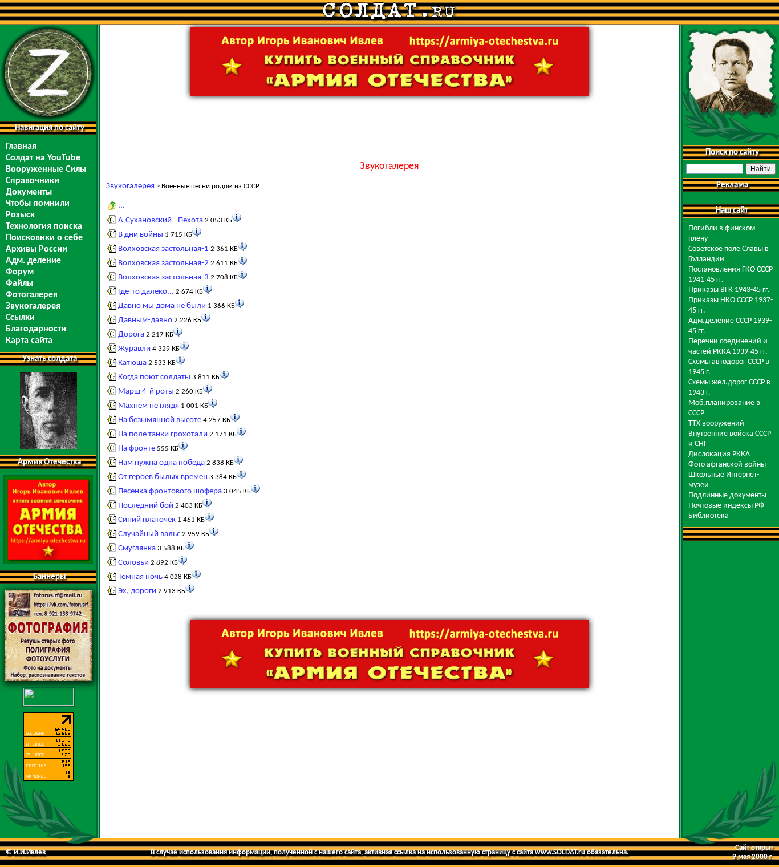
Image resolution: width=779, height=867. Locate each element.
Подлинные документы (727, 495)
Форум (20, 272)
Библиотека (708, 516)
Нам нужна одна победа (161, 463)
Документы (29, 192)
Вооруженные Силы (46, 169)
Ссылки (20, 317)
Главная (21, 146)
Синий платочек (147, 520)
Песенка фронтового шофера (170, 491)
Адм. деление (33, 260)
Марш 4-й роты (146, 391)
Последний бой (145, 505)
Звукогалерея (33, 306)
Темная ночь (140, 577)
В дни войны (140, 234)
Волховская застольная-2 (163, 263)
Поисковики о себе (44, 237)
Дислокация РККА (719, 454)
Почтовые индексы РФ (726, 505)
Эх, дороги (137, 591)
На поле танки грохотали (163, 434)
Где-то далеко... (146, 291)
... (121, 205)
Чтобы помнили (38, 203)
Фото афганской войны (727, 464)
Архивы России (36, 249)
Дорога (131, 334)
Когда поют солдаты (154, 377)
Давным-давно (145, 320)
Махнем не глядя (148, 406)
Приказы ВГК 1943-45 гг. (729, 290)
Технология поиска (44, 226)
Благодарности (36, 329)
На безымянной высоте (159, 420)
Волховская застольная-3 (163, 277)
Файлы (19, 283)
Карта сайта (29, 340)
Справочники (32, 180)
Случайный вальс (149, 534)
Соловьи (133, 562)
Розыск (20, 215)
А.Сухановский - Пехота (160, 220)
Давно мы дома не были (162, 306)
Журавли (134, 349)
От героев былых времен (163, 477)
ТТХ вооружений (716, 423)
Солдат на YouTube (43, 158)
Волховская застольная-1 (163, 249)
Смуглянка (137, 548)
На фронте (136, 448)
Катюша (132, 363)
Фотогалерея (32, 294)
